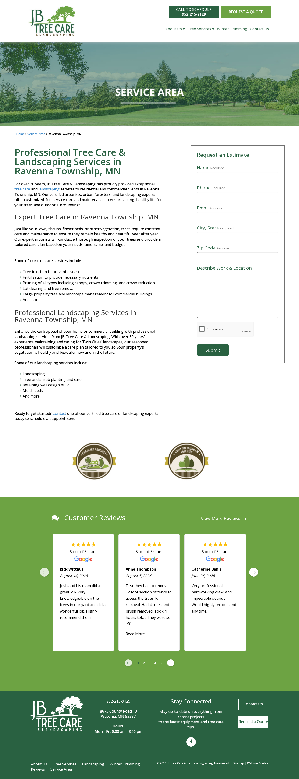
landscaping (49, 189)
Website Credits (257, 763)
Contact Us (259, 28)
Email (210, 208)
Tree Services (199, 28)
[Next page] (170, 662)
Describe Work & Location (224, 268)
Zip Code (213, 248)
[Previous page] (128, 662)
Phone (211, 187)
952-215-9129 (118, 701)
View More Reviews (221, 518)
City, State (215, 228)
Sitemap (238, 763)
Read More (135, 634)
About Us (173, 28)
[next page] (253, 572)
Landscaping (93, 764)
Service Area (36, 134)
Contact (60, 413)
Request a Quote (246, 11)
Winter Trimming (232, 28)
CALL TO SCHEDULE (193, 12)
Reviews (38, 769)
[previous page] (44, 572)
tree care (22, 189)
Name (210, 167)
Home (20, 134)
